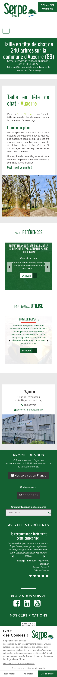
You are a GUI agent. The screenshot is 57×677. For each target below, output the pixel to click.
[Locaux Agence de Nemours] (28, 429)
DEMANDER (47, 7)
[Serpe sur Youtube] (37, 603)
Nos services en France (30, 475)
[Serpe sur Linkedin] (27, 603)
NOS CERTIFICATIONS (28, 615)
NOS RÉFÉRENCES (28, 64)
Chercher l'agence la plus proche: (28, 507)
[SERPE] (28, 10)
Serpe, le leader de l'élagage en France (27, 61)
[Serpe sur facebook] (16, 603)
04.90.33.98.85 (28, 495)
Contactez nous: (28, 487)
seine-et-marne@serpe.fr (30, 409)
